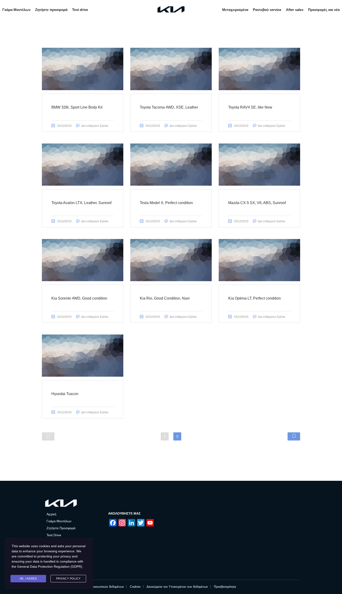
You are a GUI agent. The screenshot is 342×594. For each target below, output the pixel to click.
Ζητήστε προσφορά (51, 10)
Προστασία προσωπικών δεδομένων (99, 586)
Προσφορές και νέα (324, 10)
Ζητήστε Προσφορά (61, 528)
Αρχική (51, 514)
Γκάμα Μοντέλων (16, 10)
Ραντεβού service (267, 10)
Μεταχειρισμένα (235, 10)
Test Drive (54, 535)
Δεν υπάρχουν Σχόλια (94, 125)
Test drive (80, 10)
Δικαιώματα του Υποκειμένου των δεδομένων (177, 586)
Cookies (135, 586)
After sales (294, 10)
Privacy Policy (68, 578)
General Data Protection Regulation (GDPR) (49, 566)
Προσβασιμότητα (225, 586)
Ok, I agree (28, 578)
